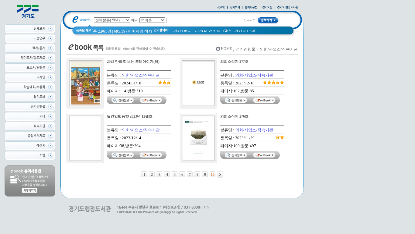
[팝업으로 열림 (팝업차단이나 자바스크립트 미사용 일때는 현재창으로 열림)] (251, 7)
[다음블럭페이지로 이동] (220, 174)
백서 (188, 31)
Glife (227, 31)
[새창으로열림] (267, 7)
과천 (253, 31)
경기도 (240, 31)
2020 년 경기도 (207, 31)
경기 (177, 31)
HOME (226, 49)
